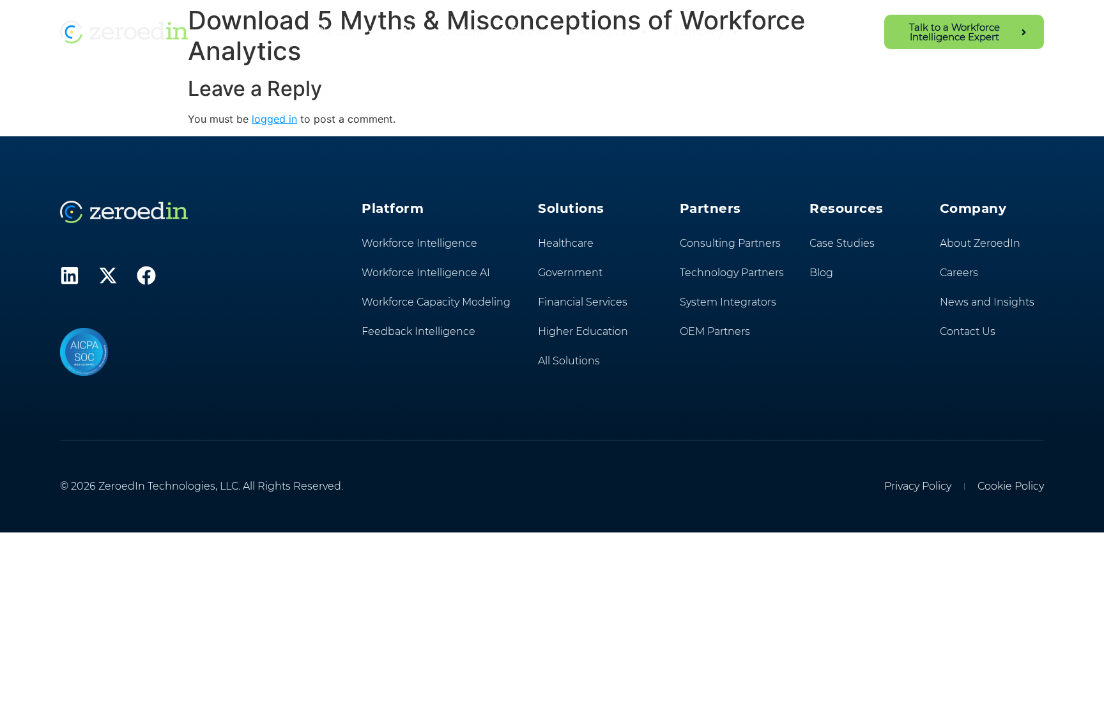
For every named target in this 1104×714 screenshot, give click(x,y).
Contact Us (967, 331)
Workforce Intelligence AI (426, 273)
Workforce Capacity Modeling (436, 302)
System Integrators (728, 302)
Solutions (461, 32)
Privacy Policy (917, 486)
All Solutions (569, 361)
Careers (959, 273)
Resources (605, 32)
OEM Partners (715, 331)
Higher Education (583, 331)
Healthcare (566, 243)
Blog (821, 273)
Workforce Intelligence (419, 243)
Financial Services (582, 302)
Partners (531, 32)
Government (570, 273)
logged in (274, 119)
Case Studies (842, 243)
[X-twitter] (108, 275)
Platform (338, 32)
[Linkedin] (69, 275)
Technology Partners (732, 273)
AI (407, 32)
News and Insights (987, 302)
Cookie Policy (1010, 486)
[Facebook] (146, 275)
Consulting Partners (730, 243)
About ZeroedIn (980, 243)
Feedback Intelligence (418, 331)
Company (699, 32)
